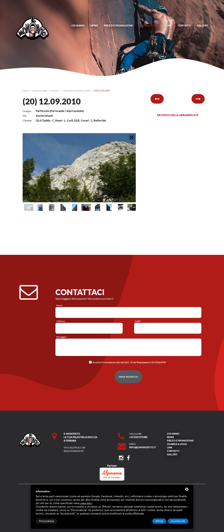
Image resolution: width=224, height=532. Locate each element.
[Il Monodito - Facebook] (128, 456)
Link (169, 25)
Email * (138, 321)
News (94, 25)
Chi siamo (78, 25)
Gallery (202, 25)
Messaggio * (61, 337)
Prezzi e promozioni (118, 25)
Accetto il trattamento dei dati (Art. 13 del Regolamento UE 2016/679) (128, 362)
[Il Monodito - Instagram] (121, 456)
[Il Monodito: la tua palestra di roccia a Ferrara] (32, 18)
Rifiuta (159, 521)
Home (26, 90)
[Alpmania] (112, 469)
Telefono (60, 321)
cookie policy (86, 503)
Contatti (184, 25)
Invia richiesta (128, 376)
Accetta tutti (178, 521)
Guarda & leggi (149, 25)
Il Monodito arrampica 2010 (76, 90)
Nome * (59, 305)
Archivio (55, 90)
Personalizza (46, 521)
